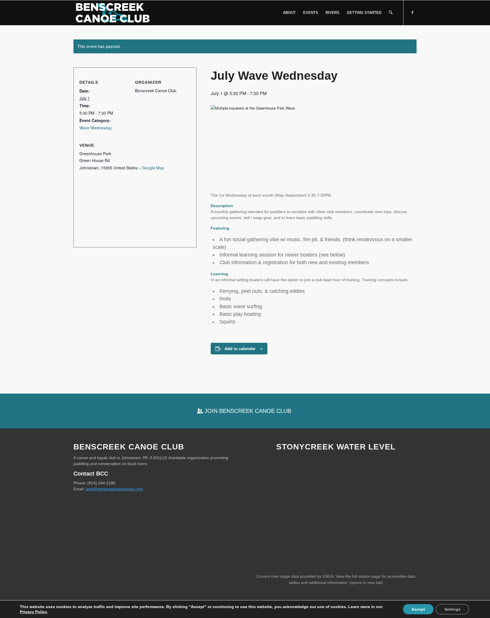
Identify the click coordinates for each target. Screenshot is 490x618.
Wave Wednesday (95, 128)
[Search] (390, 12)
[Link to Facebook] (412, 12)
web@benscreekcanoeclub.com (114, 489)
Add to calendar (240, 348)
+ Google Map (151, 168)
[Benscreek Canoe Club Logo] (112, 12)
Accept (418, 609)
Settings (452, 609)
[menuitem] (289, 12)
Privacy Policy (33, 611)
